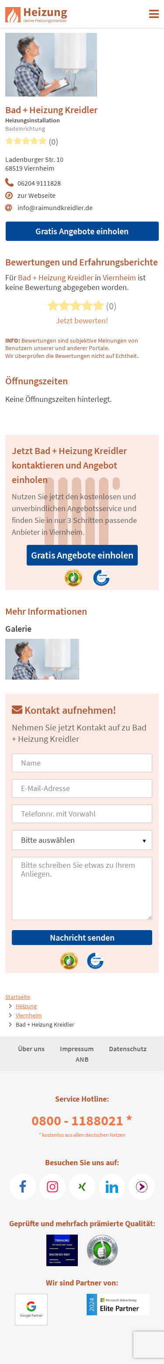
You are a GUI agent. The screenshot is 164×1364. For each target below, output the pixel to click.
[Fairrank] (142, 1187)
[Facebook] (23, 1187)
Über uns (32, 1048)
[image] (42, 659)
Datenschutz (128, 1048)
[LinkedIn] (112, 1187)
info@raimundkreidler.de (55, 207)
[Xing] (82, 1187)
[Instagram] (52, 1187)
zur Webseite (36, 195)
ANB (82, 1059)
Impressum (77, 1048)
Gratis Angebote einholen (82, 231)
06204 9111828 (39, 183)
